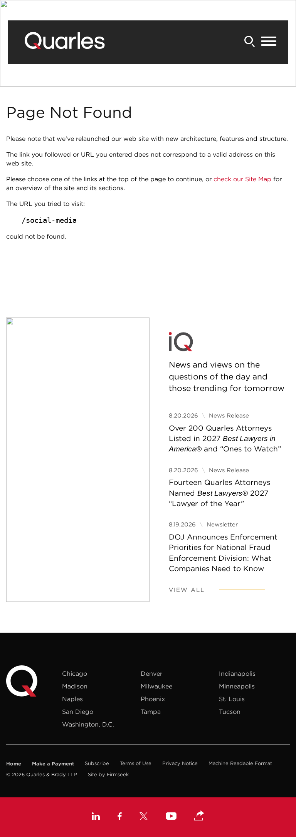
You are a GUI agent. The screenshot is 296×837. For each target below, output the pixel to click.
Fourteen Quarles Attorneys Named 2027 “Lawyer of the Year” (219, 493)
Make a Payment (53, 763)
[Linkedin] (95, 817)
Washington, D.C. (88, 724)
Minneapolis (237, 686)
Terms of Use (135, 763)
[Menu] (268, 41)
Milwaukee (156, 686)
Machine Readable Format (240, 763)
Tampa (151, 711)
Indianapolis (237, 673)
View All (187, 589)
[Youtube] (171, 817)
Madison (74, 686)
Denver (151, 673)
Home (13, 763)
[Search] (249, 41)
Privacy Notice (180, 763)
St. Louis (232, 699)
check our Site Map (242, 179)
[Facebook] (119, 817)
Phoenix (153, 699)
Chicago (74, 673)
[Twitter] (144, 817)
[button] (199, 816)
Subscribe (97, 763)
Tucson (229, 711)
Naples (72, 699)
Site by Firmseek (108, 774)
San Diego (77, 711)
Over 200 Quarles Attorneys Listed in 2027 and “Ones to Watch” (225, 438)
